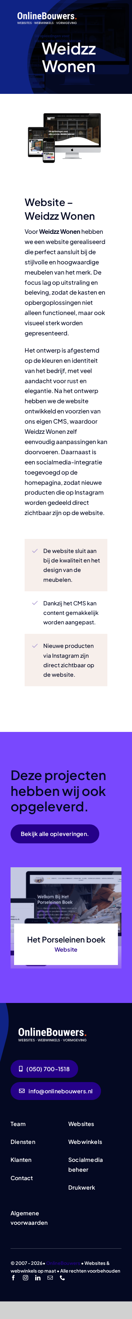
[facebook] (13, 1277)
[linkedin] (37, 1277)
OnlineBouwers (63, 1263)
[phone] (62, 1277)
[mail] (50, 1277)
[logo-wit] (47, 11)
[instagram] (25, 1277)
